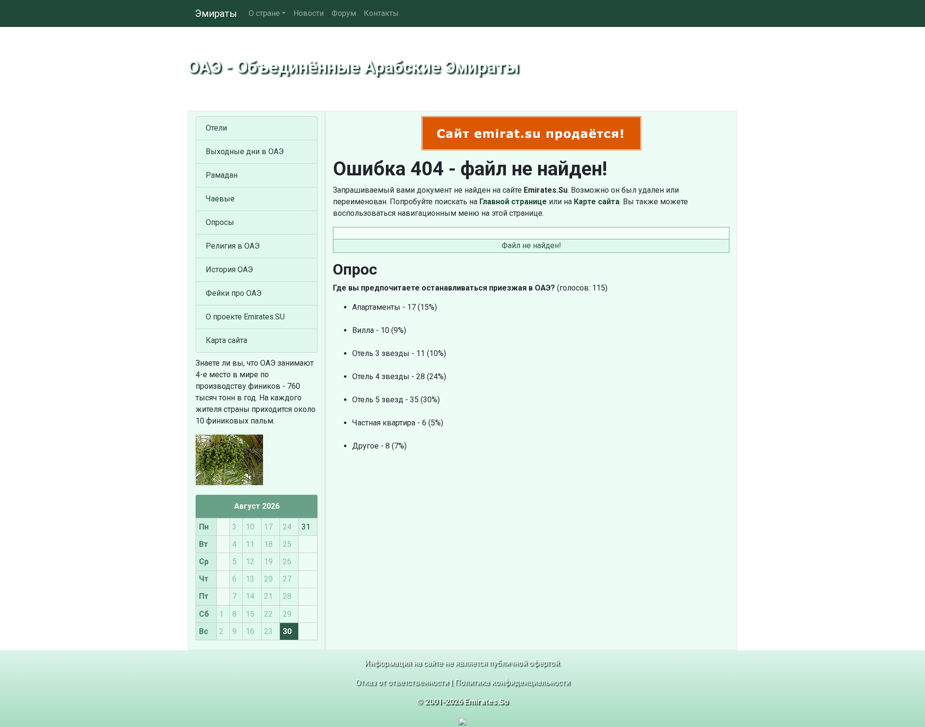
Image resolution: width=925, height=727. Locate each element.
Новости (308, 13)
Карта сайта (226, 340)
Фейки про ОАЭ (234, 293)
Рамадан (222, 175)
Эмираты (216, 13)
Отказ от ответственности (402, 682)
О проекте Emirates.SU (245, 316)
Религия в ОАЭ (233, 246)
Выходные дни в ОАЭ (245, 151)
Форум (343, 13)
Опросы (220, 222)
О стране (264, 13)
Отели (216, 127)
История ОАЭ (229, 269)
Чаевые (220, 198)
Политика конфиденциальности (512, 682)
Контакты (381, 13)
